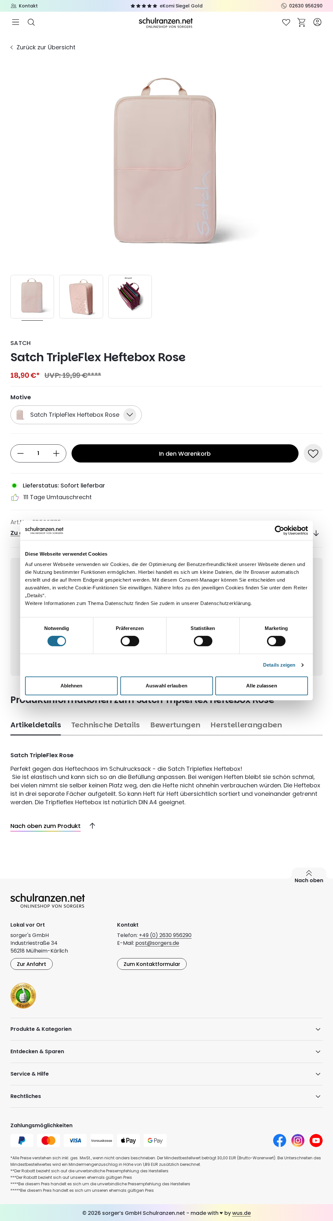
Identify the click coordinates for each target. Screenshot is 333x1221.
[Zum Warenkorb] (302, 22)
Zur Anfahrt (31, 964)
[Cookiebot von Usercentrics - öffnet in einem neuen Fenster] (279, 530)
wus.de (241, 1213)
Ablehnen (71, 685)
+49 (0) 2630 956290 (165, 935)
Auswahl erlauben (166, 685)
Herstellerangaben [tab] (246, 725)
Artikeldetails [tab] (35, 725)
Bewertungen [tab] (175, 725)
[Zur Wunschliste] (286, 22)
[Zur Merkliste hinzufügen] (313, 453)
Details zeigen (279, 665)
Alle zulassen (261, 685)
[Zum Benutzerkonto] (317, 22)
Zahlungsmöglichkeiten (41, 1125)
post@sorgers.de (157, 943)
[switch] (130, 641)
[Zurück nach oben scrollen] (90, 826)
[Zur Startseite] (166, 22)
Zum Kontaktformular (152, 964)
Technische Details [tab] (105, 725)
